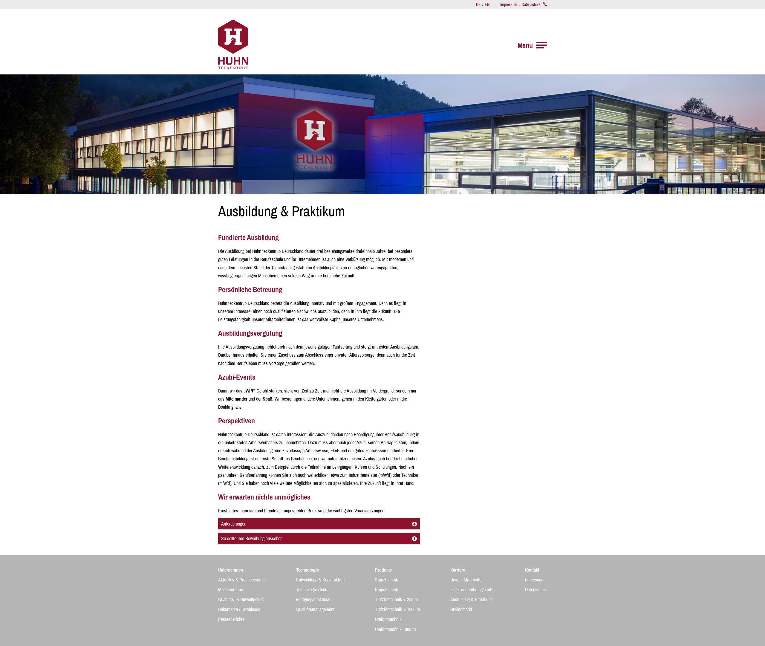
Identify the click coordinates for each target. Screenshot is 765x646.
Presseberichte (231, 619)
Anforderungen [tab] (233, 523)
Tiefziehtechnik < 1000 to (397, 609)
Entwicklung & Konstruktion (320, 579)
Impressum (508, 4)
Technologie (307, 569)
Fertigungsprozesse (313, 599)
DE (479, 4)
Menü (525, 45)
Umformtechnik (388, 619)
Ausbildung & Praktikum (471, 599)
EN (487, 4)
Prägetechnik (386, 589)
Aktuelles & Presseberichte (242, 579)
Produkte (383, 569)
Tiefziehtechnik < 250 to (396, 599)
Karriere (457, 569)
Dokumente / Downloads (239, 609)
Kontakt (532, 569)
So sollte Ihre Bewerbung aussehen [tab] (251, 538)
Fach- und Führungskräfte (472, 589)
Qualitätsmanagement (315, 609)
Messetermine (230, 589)
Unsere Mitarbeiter (466, 579)
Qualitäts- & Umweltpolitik (241, 599)
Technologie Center (313, 589)
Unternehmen (230, 569)
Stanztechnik (386, 579)
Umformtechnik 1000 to (395, 629)
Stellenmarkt (461, 609)
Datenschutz (531, 4)
